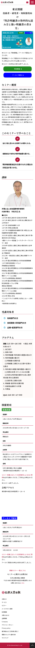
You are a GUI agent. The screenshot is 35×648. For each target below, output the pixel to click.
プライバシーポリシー (7, 625)
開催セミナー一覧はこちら (17, 570)
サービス (4, 602)
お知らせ (4, 599)
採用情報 (4, 612)
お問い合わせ (27, 2)
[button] (32, 2)
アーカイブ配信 (17, 75)
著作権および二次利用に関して (10, 631)
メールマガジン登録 (7, 609)
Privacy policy (6, 628)
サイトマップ (5, 638)
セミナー (4, 605)
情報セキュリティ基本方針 (9, 634)
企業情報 (4, 618)
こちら (22, 583)
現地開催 (17, 69)
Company (5, 622)
